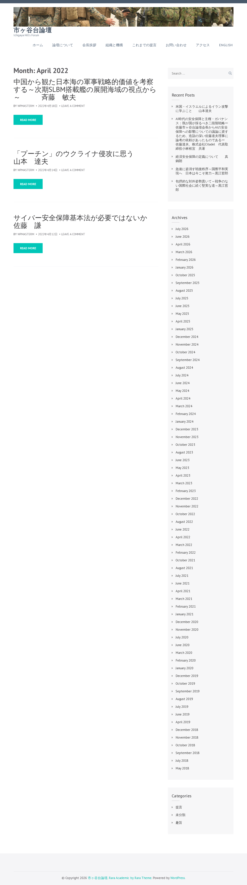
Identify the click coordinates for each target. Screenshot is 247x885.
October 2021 (185, 560)
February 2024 (186, 414)
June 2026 (182, 236)
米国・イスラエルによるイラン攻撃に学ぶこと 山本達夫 (202, 108)
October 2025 (185, 275)
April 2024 (183, 398)
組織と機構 (114, 45)
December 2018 (187, 730)
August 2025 (184, 290)
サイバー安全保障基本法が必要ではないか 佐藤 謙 (86, 221)
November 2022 (187, 506)
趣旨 (179, 823)
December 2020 (187, 622)
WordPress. (177, 878)
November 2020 (187, 629)
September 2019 (188, 691)
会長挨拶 (89, 45)
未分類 (180, 815)
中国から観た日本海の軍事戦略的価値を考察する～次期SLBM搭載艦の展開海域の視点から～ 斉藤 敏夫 (85, 89)
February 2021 (186, 606)
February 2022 (186, 552)
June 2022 (182, 529)
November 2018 (187, 737)
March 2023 (184, 483)
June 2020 (182, 645)
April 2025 (183, 321)
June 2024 (182, 383)
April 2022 (183, 537)
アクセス (203, 45)
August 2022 (184, 522)
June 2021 (182, 583)
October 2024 (185, 352)
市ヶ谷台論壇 (33, 30)
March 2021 (184, 599)
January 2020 (184, 668)
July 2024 (182, 375)
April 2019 (183, 722)
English (226, 45)
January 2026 (184, 267)
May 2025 (182, 314)
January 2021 (184, 614)
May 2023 (182, 468)
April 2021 (183, 591)
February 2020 (186, 660)
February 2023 (186, 491)
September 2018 (188, 753)
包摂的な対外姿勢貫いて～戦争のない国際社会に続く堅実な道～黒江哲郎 (202, 185)
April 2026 (183, 244)
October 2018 (185, 745)
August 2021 (184, 568)
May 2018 (182, 768)
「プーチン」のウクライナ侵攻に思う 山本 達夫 (86, 157)
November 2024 (187, 344)
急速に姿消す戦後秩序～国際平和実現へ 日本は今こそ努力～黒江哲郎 (202, 171)
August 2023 (184, 452)
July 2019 (182, 707)
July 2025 (182, 298)
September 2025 (188, 283)
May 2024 (182, 391)
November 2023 (187, 437)
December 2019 (187, 676)
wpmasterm (26, 106)
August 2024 (184, 367)
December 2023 (187, 429)
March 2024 (184, 406)
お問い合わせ (176, 45)
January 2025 (184, 329)
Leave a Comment (73, 106)
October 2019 (185, 683)
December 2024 (187, 337)
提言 (179, 807)
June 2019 (182, 714)
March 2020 (184, 653)
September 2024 (188, 360)
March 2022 (184, 545)
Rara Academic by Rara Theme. (130, 878)
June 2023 (182, 460)
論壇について (62, 45)
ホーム (38, 45)
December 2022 (187, 498)
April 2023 (183, 475)
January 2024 (184, 421)
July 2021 (182, 576)
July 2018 (182, 760)
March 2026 (184, 252)
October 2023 (185, 445)
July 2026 (182, 229)
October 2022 (185, 514)
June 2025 (182, 306)
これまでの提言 (144, 45)
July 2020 (182, 637)
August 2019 (184, 699)
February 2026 (186, 260)
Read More (28, 120)
